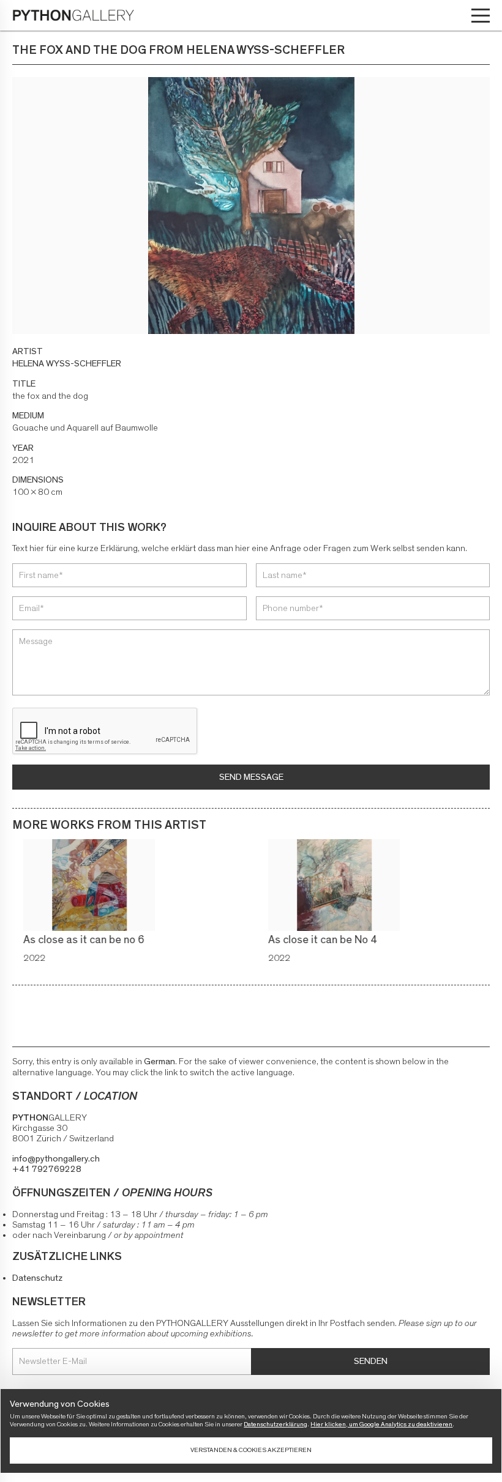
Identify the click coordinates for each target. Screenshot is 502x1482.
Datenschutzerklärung (275, 1424)
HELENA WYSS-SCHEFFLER (66, 363)
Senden (371, 1361)
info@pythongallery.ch (56, 1158)
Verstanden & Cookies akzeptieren (251, 1450)
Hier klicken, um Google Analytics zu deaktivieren (381, 1424)
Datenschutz (37, 1278)
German (159, 1061)
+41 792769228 (46, 1169)
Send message (251, 777)
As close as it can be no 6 (72, 940)
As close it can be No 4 (311, 940)
